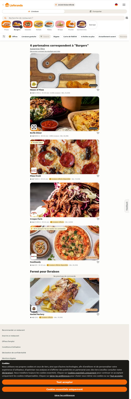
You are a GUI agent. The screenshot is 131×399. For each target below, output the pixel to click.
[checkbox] (6, 26)
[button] (12, 5)
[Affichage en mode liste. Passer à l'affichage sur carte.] (126, 18)
